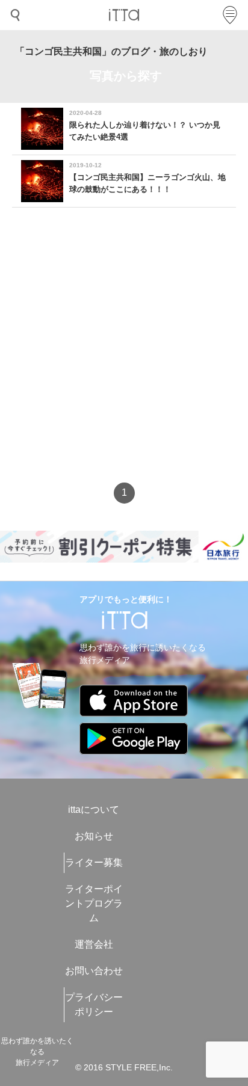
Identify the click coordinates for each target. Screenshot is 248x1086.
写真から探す (126, 75)
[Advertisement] (124, 356)
